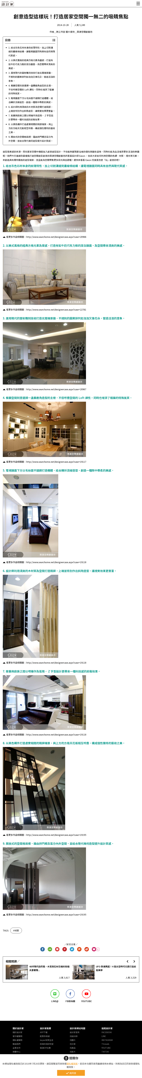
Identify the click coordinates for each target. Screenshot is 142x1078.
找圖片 (73, 1040)
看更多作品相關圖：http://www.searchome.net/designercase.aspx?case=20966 (46, 236)
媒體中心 (16, 1051)
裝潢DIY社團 (45, 1047)
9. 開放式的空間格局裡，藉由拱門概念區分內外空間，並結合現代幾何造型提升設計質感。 (30, 138)
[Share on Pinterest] (64, 949)
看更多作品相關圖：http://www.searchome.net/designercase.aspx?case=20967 (46, 389)
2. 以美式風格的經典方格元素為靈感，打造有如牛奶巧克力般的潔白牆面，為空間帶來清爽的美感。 (31, 64)
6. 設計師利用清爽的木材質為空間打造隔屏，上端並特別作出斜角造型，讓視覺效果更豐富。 (31, 109)
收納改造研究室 (47, 1044)
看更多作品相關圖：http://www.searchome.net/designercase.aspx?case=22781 (46, 309)
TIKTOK (105, 1051)
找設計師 (74, 1036)
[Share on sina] (86, 949)
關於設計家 (18, 1028)
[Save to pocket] (57, 949)
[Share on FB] (42, 949)
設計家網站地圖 (77, 1028)
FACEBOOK (107, 1032)
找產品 (73, 1047)
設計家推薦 (45, 1028)
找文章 (73, 1044)
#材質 (16, 930)
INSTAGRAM (107, 1040)
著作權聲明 (17, 1036)
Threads (105, 1044)
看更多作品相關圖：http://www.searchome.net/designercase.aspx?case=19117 (46, 461)
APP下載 (44, 1032)
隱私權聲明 (17, 1040)
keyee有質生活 (46, 1040)
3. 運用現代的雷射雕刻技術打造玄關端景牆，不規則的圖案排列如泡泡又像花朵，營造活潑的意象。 (31, 76)
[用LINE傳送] (50, 949)
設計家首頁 (74, 1032)
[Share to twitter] (72, 949)
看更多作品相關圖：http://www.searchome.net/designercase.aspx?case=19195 (46, 834)
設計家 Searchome (8, 4)
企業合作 (16, 1047)
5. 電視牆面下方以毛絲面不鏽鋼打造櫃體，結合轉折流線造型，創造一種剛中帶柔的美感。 (30, 100)
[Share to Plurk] (79, 949)
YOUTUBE (106, 1047)
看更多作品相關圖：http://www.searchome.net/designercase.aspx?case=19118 (46, 562)
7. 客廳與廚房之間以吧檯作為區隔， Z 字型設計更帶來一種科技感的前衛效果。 (30, 117)
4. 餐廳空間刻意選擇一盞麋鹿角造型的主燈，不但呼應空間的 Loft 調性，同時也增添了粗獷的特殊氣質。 (31, 89)
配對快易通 (45, 1036)
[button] (127, 961)
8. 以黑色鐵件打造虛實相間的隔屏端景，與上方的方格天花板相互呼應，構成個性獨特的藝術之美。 (31, 128)
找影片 (73, 1051)
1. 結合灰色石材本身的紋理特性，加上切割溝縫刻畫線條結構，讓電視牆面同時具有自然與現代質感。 (31, 51)
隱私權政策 (72, 1063)
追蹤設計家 (107, 1028)
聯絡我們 (16, 1044)
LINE (104, 1036)
